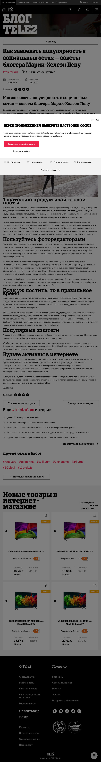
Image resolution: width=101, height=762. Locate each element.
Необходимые (13, 162)
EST (92, 120)
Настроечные (36, 162)
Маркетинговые (84, 162)
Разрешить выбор (21, 151)
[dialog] (50, 144)
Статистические (60, 162)
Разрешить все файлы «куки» (21, 144)
